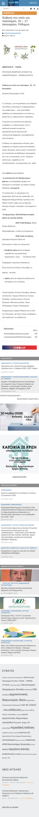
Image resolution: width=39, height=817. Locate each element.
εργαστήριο (6, 728)
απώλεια (5, 695)
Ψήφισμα (5, 714)
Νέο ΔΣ (33, 744)
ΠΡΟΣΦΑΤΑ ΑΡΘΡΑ (9, 485)
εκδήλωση (14, 709)
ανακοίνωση (8, 754)
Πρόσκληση (8, 329)
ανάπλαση (28, 689)
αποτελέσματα (9, 740)
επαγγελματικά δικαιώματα (11, 705)
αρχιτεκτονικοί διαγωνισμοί (29, 754)
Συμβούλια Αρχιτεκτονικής (10, 733)
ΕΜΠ (23, 705)
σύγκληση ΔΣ (24, 732)
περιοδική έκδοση (22, 727)
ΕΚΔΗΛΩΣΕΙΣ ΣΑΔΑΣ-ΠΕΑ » (28, 399)
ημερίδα (25, 714)
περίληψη (18, 714)
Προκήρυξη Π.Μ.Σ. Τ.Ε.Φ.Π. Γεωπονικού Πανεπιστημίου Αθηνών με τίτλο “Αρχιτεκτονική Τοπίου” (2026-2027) (18, 618)
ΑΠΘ (4, 744)
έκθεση (31, 710)
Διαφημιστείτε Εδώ (19, 477)
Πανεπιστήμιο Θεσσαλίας (19, 744)
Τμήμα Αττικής (25, 710)
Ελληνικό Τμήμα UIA (22, 723)
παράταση (30, 740)
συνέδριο (18, 754)
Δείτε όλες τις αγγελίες (10, 807)
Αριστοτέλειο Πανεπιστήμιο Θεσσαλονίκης (16, 736)
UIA (35, 689)
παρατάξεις (12, 714)
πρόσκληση (30, 700)
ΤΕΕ (9, 758)
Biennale (4, 758)
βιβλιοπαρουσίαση (20, 740)
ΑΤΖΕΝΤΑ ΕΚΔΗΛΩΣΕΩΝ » (10, 396)
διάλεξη (5, 749)
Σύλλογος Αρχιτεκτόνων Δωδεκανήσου (13, 677)
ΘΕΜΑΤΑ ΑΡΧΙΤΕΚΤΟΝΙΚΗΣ (12, 566)
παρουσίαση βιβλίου (15, 685)
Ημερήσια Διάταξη (19, 749)
